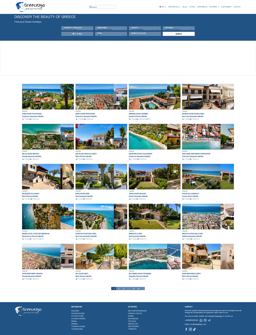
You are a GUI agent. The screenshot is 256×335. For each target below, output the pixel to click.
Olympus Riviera (78, 319)
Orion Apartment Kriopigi (32, 273)
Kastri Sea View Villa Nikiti (86, 154)
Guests (134, 28)
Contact (237, 7)
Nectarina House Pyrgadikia (140, 273)
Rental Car (133, 324)
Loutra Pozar (77, 316)
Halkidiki (75, 311)
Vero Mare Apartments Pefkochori (196, 154)
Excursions (133, 319)
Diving (130, 316)
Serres (74, 324)
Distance (169, 28)
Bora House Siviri (82, 193)
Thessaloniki (77, 329)
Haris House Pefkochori (85, 114)
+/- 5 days (78, 34)
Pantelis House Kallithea (192, 233)
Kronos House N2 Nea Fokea (193, 114)
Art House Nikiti (82, 273)
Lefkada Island (77, 313)
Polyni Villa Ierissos (190, 193)
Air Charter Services (137, 311)
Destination (173, 7)
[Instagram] (190, 329)
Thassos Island (78, 326)
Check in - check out (73, 28)
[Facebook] (186, 329)
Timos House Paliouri (137, 193)
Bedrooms (102, 28)
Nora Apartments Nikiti (191, 273)
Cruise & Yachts (135, 313)
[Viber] (205, 320)
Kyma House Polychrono (32, 114)
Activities (213, 7)
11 (134, 288)
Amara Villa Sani (135, 233)
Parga (73, 321)
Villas (184, 7)
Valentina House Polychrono (140, 154)
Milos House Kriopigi (30, 154)
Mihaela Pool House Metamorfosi (35, 233)
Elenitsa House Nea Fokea (86, 233)
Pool (100, 33)
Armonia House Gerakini (138, 114)
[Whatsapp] (201, 320)
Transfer (132, 329)
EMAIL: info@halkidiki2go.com (195, 324)
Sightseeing (226, 7)
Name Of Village (138, 33)
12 (138, 288)
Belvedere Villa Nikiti (30, 193)
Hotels (192, 7)
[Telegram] (209, 320)
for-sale (132, 321)
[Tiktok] (194, 329)
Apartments (202, 7)
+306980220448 (191, 320)
